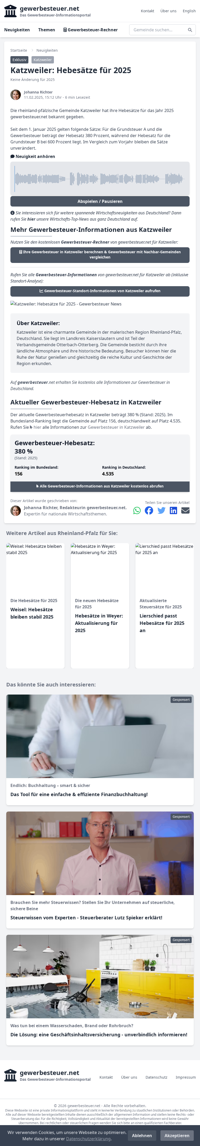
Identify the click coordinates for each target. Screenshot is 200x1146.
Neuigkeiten (17, 30)
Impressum (186, 1077)
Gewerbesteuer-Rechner (92, 30)
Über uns (168, 10)
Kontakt (147, 10)
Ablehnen (142, 1135)
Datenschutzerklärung (88, 1139)
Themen (46, 30)
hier (37, 427)
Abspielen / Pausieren (100, 201)
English (189, 10)
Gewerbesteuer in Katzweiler (116, 427)
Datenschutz (156, 1077)
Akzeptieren (177, 1135)
